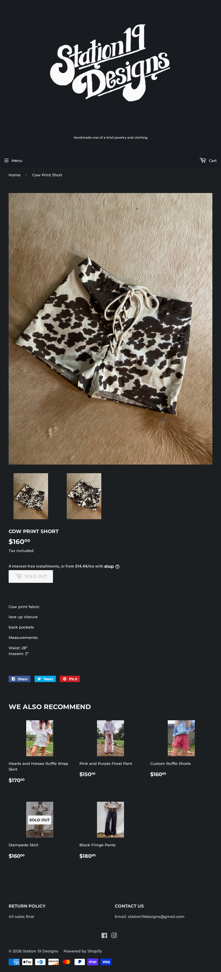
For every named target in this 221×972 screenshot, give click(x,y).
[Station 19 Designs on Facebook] (104, 936)
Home (14, 175)
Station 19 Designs (40, 951)
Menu (17, 160)
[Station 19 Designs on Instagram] (114, 936)
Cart (212, 160)
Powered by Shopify (83, 951)
